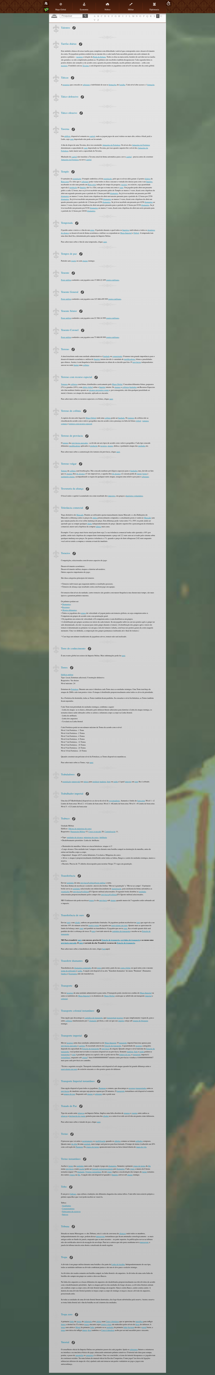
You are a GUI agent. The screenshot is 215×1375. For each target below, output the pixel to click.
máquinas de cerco (91, 837)
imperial (148, 995)
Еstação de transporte (111, 940)
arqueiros (89, 1355)
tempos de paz (124, 1054)
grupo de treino (139, 1166)
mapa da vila (141, 1147)
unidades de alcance (75, 837)
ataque (85, 260)
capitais (82, 1045)
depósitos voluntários (134, 495)
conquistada (117, 356)
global (138, 420)
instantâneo (65, 1057)
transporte (123, 1042)
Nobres (107, 9)
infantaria (88, 1321)
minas (86, 781)
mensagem (144, 1242)
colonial (64, 998)
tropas (91, 900)
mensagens (100, 1236)
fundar (76, 365)
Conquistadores (68, 1208)
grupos (72, 1174)
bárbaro (73, 1194)
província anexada (68, 942)
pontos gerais (93, 925)
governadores (114, 800)
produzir (96, 781)
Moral (78, 1327)
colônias (73, 384)
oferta (95, 517)
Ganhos (64, 973)
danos (63, 1324)
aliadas (106, 1116)
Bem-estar (65, 181)
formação (150, 84)
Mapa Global (60, 9)
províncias (137, 362)
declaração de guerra (77, 1116)
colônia (86, 365)
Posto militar (66, 280)
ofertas (98, 526)
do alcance (80, 473)
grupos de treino (92, 1147)
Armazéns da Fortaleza (111, 145)
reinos (83, 613)
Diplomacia (154, 9)
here (104, 948)
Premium (102, 1088)
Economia (84, 9)
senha (80, 970)
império (121, 1020)
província (84, 882)
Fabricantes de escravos (71, 1211)
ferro (109, 781)
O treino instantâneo (93, 1171)
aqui (105, 241)
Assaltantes (66, 1205)
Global (136, 233)
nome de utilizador (68, 970)
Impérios (125, 230)
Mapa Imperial (126, 233)
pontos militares (112, 280)
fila (149, 1166)
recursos (79, 56)
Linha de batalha (118, 1264)
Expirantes (73, 973)
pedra (115, 781)
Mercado (80, 514)
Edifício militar (67, 674)
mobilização (100, 1141)
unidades (141, 446)
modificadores (129, 359)
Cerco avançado (94, 831)
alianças (81, 1113)
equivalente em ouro (119, 925)
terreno (65, 443)
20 (168, 3)
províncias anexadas (80, 443)
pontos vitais (106, 1324)
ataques (118, 387)
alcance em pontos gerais (99, 390)
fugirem (131, 1327)
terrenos (131, 418)
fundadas (133, 387)
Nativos (65, 1214)
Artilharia (103, 837)
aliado (77, 922)
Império (149, 181)
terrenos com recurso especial (80, 423)
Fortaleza (74, 689)
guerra (73, 260)
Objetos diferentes (69, 610)
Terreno (64, 470)
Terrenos (64, 384)
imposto (128, 781)
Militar (131, 9)
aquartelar (79, 1355)
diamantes (114, 193)
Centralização (110, 831)
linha (72, 1321)
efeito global (88, 387)
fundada (106, 356)
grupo (132, 1169)
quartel (82, 1169)
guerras (134, 1113)
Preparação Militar (77, 831)
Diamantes (66, 604)
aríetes (98, 1321)
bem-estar (141, 800)
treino (70, 1166)
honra (144, 473)
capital (92, 136)
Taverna (85, 65)
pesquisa (66, 84)
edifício (67, 136)
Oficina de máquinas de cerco (80, 828)
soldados (139, 1141)
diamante (93, 1020)
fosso (138, 1324)
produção (73, 187)
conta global (125, 967)
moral (139, 473)
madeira (103, 781)
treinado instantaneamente (102, 1169)
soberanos (134, 1349)
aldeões (118, 1141)
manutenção (116, 888)
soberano (86, 84)
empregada (76, 781)
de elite (74, 1144)
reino (92, 230)
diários (147, 178)
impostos (111, 495)
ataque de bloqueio (140, 1020)
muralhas (139, 1321)
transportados (141, 1088)
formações (113, 84)
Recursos (65, 607)
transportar (65, 1054)
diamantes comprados (82, 967)
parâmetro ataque (68, 476)
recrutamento (87, 1141)
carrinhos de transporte (121, 931)
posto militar (100, 882)
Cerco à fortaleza (112, 1321)
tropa (63, 1327)
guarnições (65, 891)
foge (89, 1330)
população (77, 178)
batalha (122, 84)
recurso (124, 184)
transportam (111, 1017)
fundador (133, 470)
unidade (87, 1144)
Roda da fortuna (99, 56)
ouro (72, 139)
